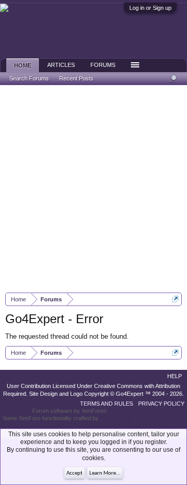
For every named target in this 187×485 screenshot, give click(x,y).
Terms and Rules (106, 403)
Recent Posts (76, 78)
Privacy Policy (161, 403)
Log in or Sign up (150, 8)
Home (22, 65)
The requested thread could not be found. (67, 336)
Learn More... (105, 473)
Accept (74, 473)
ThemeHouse (117, 418)
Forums (102, 65)
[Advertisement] (93, 188)
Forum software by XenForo (69, 411)
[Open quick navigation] (175, 299)
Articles (61, 65)
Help (174, 376)
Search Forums (29, 78)
